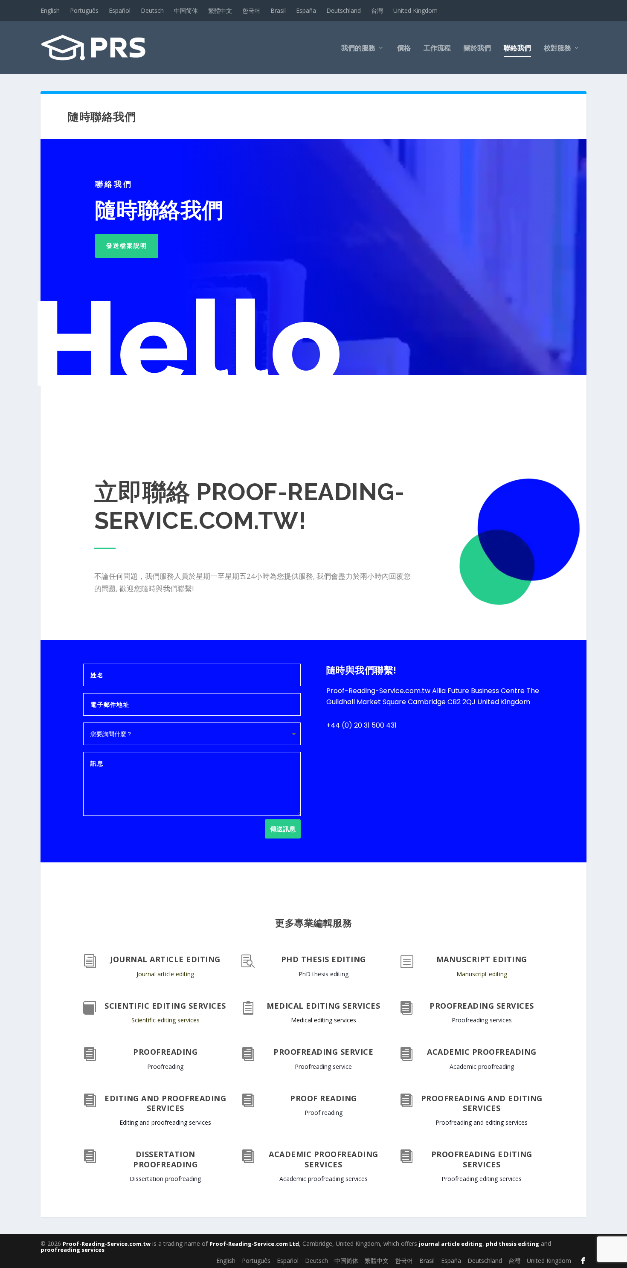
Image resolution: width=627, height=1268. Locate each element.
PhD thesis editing (323, 974)
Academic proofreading (482, 1066)
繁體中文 (220, 10)
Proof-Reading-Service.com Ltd (254, 1244)
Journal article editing (165, 974)
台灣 (377, 10)
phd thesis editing (512, 1244)
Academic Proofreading (482, 1052)
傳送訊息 (283, 828)
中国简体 (186, 10)
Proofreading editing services (481, 1159)
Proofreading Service (323, 1052)
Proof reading (323, 1098)
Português (84, 10)
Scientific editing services (165, 1020)
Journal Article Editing (165, 959)
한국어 (251, 10)
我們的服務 (358, 48)
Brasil (278, 10)
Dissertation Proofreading (165, 1159)
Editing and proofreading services (165, 1122)
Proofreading (165, 1052)
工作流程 (437, 48)
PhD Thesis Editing (323, 959)
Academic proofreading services (323, 1159)
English (50, 10)
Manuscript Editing (481, 959)
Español (120, 10)
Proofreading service (323, 1066)
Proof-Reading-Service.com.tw (107, 1244)
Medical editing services (323, 1020)
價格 (404, 48)
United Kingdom (415, 10)
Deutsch (152, 10)
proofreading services (72, 1249)
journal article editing (450, 1244)
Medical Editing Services (323, 1006)
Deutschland (343, 10)
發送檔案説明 (126, 245)
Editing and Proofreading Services (165, 1103)
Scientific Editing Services (165, 1006)
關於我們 (477, 48)
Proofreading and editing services (482, 1103)
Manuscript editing (481, 974)
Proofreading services (482, 1020)
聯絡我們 (517, 48)
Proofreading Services (482, 1006)
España (306, 10)
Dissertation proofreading (165, 1179)
